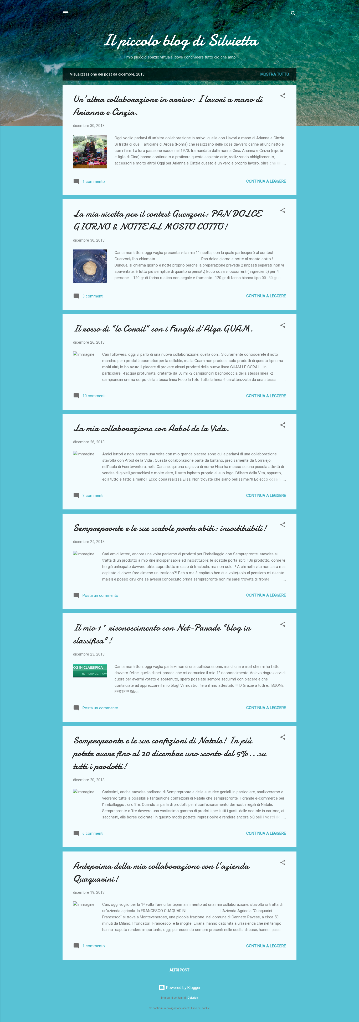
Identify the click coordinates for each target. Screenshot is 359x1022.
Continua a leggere (266, 181)
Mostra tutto (274, 74)
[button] (283, 97)
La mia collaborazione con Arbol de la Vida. (151, 428)
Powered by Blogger (183, 987)
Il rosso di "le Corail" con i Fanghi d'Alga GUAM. (163, 328)
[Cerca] (293, 14)
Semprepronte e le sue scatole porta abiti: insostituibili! (170, 527)
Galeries (192, 997)
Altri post (179, 970)
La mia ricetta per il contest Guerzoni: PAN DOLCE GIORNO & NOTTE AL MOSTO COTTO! (167, 220)
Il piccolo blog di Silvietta (179, 40)
